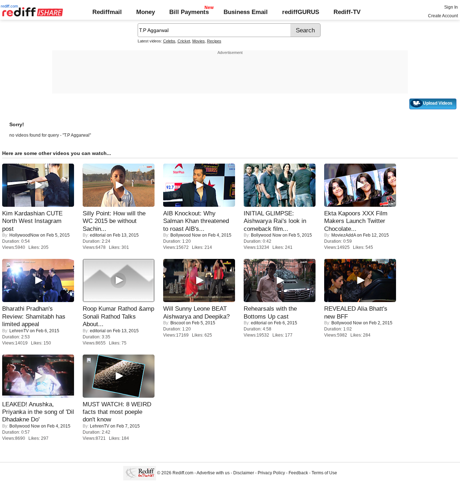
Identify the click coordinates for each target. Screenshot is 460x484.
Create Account (443, 15)
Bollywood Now (185, 235)
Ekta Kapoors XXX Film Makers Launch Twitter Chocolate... (355, 221)
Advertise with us (213, 473)
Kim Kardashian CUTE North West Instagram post (32, 221)
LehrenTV (19, 330)
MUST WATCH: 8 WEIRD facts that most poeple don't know (117, 412)
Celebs (169, 41)
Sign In (451, 7)
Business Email (246, 12)
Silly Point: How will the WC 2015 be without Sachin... (114, 221)
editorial (98, 235)
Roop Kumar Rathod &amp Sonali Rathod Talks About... (118, 316)
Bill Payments (189, 12)
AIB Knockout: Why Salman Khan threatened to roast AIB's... (196, 221)
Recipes (214, 41)
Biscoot (177, 322)
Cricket (184, 41)
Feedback (298, 473)
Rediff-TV (347, 12)
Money (145, 12)
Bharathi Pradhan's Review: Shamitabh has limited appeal (33, 316)
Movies (198, 41)
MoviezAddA (343, 235)
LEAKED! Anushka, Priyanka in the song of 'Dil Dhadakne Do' (38, 412)
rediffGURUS (300, 12)
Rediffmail (107, 12)
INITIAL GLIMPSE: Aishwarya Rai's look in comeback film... (275, 221)
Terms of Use (324, 473)
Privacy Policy (271, 473)
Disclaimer (243, 473)
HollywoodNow (24, 235)
